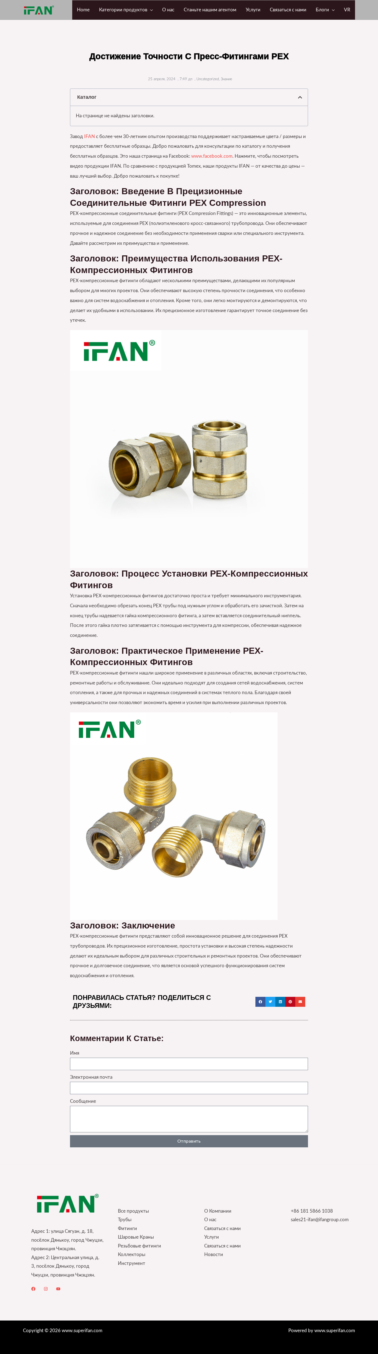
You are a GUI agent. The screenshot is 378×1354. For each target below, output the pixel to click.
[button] (150, 10)
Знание (226, 79)
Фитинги (127, 1228)
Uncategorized (207, 79)
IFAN (89, 136)
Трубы (124, 1219)
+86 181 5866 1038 (312, 1211)
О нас (210, 1219)
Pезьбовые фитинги (139, 1246)
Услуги (211, 1237)
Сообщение (83, 1101)
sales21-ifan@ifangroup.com (320, 1219)
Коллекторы (131, 1254)
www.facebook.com (211, 156)
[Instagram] (46, 1289)
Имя (74, 1053)
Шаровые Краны (136, 1237)
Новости (213, 1254)
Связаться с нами (222, 1228)
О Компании (217, 1211)
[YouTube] (58, 1289)
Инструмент (131, 1263)
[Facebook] (33, 1289)
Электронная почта (91, 1077)
